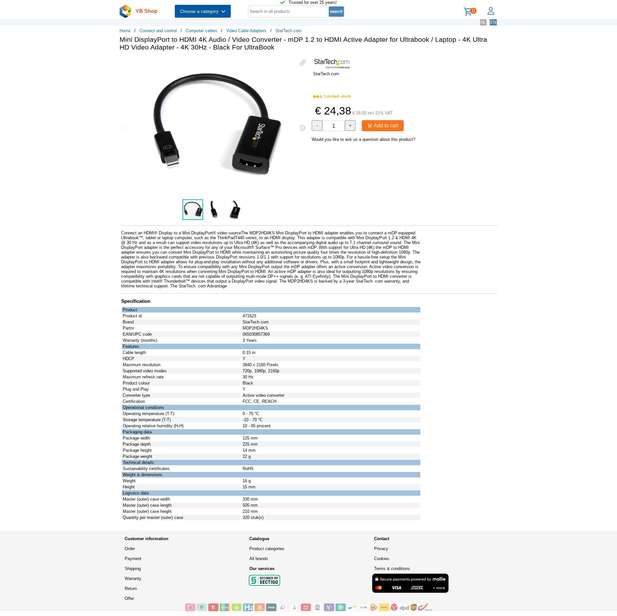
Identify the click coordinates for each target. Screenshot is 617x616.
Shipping (133, 568)
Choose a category (200, 11)
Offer (129, 598)
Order (130, 548)
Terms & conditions (392, 568)
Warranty (133, 578)
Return (131, 588)
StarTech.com (288, 30)
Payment (133, 558)
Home (125, 30)
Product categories (266, 548)
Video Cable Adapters (246, 30)
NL (483, 22)
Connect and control (158, 30)
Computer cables (201, 30)
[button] (303, 63)
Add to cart (385, 125)
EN (493, 22)
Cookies (381, 558)
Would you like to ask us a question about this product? (363, 139)
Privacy (381, 548)
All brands (258, 558)
